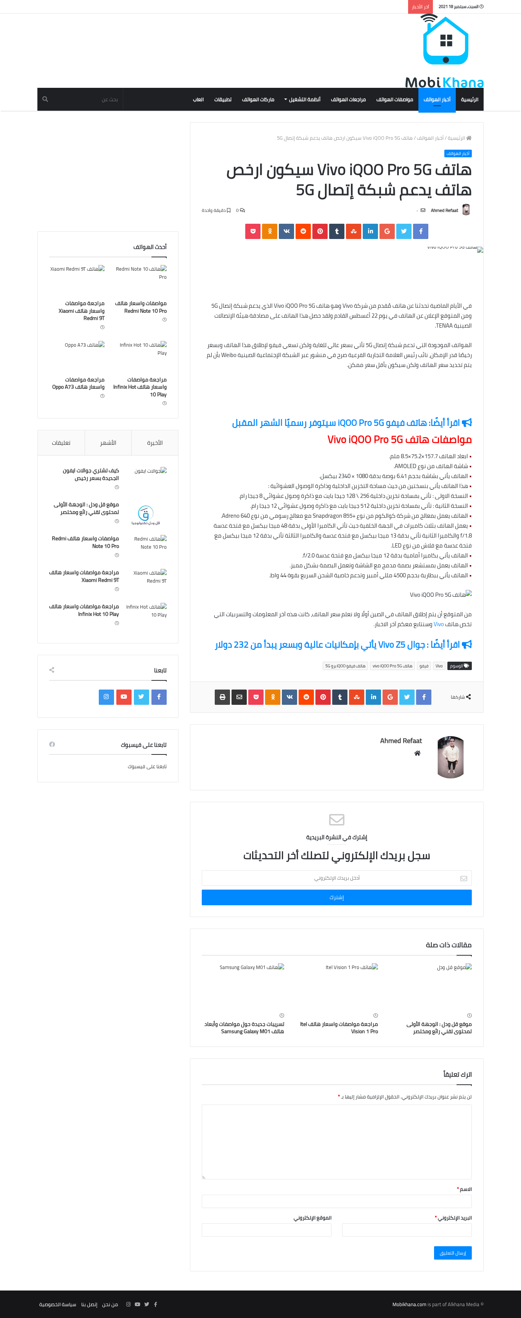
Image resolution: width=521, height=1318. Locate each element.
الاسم (464, 1189)
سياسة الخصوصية (57, 1304)
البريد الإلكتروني (453, 1217)
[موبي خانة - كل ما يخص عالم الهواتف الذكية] (444, 51)
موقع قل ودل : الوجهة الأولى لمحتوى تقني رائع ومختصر (439, 1027)
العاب (198, 99)
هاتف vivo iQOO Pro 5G (392, 666)
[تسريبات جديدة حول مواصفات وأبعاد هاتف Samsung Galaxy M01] (243, 986)
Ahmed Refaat (444, 210)
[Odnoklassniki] (269, 231)
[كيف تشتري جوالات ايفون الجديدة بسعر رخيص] (146, 481)
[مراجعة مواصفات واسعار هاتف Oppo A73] (77, 356)
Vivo (439, 624)
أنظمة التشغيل (304, 99)
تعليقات (61, 442)
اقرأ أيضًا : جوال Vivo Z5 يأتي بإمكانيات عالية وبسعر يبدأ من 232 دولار (338, 644)
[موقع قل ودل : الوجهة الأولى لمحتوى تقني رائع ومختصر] (430, 986)
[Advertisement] (176, 38)
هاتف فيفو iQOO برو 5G (345, 666)
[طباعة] (222, 697)
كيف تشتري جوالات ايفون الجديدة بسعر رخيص (91, 474)
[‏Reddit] (303, 231)
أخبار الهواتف (437, 99)
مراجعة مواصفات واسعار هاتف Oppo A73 (78, 383)
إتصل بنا (89, 1304)
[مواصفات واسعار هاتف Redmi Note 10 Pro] (139, 280)
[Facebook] (420, 231)
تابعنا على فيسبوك (147, 766)
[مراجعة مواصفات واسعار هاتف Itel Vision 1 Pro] (337, 986)
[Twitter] (404, 231)
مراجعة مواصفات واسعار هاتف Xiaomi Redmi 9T (82, 310)
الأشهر (108, 442)
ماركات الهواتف (258, 99)
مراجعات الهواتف (348, 99)
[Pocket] (252, 231)
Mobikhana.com (409, 1304)
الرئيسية (469, 99)
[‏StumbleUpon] (353, 231)
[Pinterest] (320, 231)
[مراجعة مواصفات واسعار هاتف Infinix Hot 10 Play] (139, 356)
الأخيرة (155, 442)
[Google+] (387, 231)
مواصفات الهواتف (394, 99)
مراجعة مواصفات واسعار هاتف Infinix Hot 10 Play (140, 387)
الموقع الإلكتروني (312, 1217)
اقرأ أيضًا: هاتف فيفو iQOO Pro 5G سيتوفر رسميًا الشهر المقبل (347, 422)
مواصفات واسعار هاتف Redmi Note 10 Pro (141, 307)
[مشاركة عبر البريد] (239, 697)
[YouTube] (124, 697)
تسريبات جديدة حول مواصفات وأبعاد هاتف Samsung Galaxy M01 (244, 1027)
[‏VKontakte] (286, 231)
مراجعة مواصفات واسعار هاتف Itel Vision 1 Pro (339, 1027)
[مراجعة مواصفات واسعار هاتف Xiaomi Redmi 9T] (77, 280)
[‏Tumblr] (336, 231)
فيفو (424, 666)
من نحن (110, 1304)
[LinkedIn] (370, 231)
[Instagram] (106, 697)
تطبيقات (223, 99)
